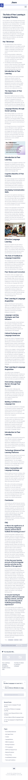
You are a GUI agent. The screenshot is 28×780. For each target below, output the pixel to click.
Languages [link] (19, 645)
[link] (2, 5)
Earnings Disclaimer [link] (9, 744)
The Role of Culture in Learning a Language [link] (19, 664)
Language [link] (11, 639)
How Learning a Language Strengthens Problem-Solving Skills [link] (6, 666)
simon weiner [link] (13, 645)
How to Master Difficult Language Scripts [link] (14, 717)
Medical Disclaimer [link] (9, 752)
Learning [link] (16, 639)
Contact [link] (7, 736)
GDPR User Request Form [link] (11, 749)
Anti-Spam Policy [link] (9, 734)
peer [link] (21, 639)
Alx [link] (21, 774)
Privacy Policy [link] (8, 754)
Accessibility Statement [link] (10, 731)
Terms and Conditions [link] (10, 760)
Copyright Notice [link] (9, 739)
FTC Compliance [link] (9, 747)
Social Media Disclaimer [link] (10, 757)
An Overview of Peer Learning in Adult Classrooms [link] (14, 514)
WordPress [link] (13, 774)
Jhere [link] (14, 2)
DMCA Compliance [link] (9, 742)
